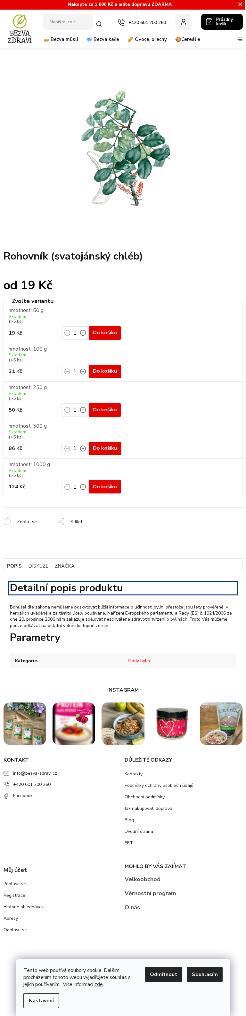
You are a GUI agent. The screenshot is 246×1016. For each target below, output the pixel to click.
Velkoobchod (142, 879)
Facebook (23, 796)
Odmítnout (163, 974)
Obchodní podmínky (145, 797)
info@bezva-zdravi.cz (35, 773)
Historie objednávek (24, 907)
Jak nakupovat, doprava (148, 808)
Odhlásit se (15, 930)
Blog (129, 820)
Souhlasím (205, 974)
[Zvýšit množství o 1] (83, 335)
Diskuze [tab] (38, 566)
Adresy (11, 918)
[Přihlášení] (184, 22)
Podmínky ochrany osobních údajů (159, 785)
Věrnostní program (150, 893)
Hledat (99, 24)
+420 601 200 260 (32, 784)
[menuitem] (60, 42)
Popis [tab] (14, 566)
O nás (132, 907)
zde (98, 984)
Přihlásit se (15, 884)
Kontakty (134, 774)
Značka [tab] (65, 566)
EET (129, 843)
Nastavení (41, 1000)
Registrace (14, 895)
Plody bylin (139, 661)
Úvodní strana (139, 831)
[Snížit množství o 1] (67, 335)
